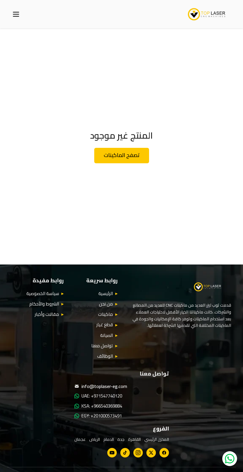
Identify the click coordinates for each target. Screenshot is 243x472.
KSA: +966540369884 (101, 406)
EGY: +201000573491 (101, 416)
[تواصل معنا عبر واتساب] (229, 458)
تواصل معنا (102, 346)
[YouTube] (112, 452)
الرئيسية (105, 293)
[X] (151, 452)
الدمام (108, 439)
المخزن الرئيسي (156, 439)
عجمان (80, 439)
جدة (120, 439)
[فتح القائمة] (16, 14)
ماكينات (105, 314)
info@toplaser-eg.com (104, 386)
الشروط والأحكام (44, 304)
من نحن (106, 304)
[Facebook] (164, 452)
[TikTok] (125, 452)
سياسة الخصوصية (42, 293)
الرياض (94, 439)
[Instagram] (138, 452)
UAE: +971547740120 (101, 396)
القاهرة (134, 439)
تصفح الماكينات (122, 155)
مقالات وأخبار (47, 314)
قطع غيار (104, 325)
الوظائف (105, 356)
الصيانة (106, 335)
